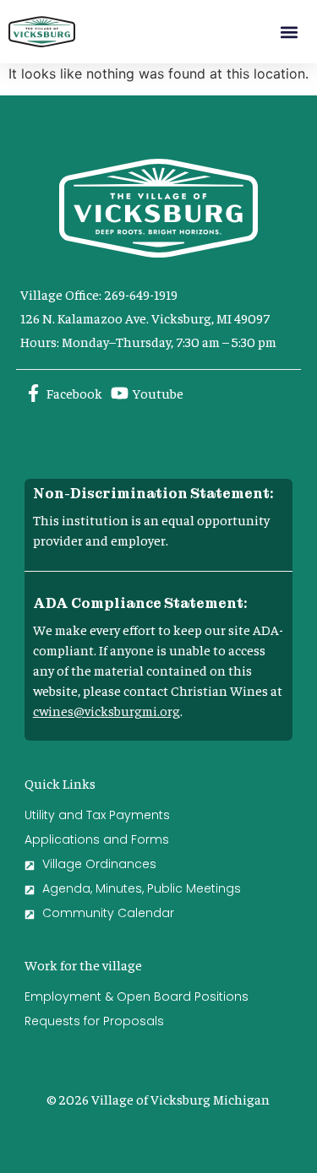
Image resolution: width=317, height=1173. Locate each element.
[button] (289, 32)
